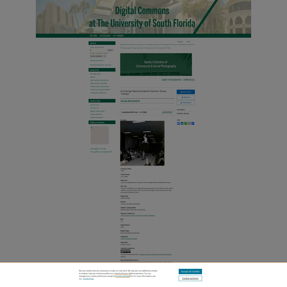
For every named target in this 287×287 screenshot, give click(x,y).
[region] (143, 274)
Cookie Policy (88, 279)
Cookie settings (122, 276)
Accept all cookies (190, 271)
